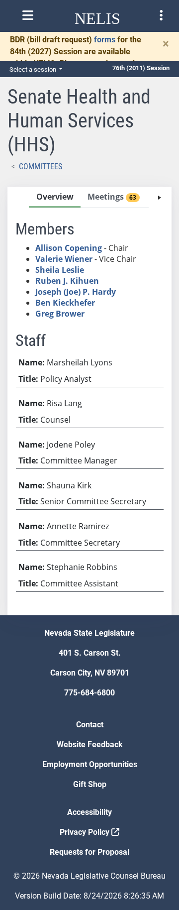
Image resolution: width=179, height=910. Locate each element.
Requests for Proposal (89, 852)
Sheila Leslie (59, 269)
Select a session (33, 69)
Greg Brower (60, 313)
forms (104, 39)
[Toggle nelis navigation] (28, 15)
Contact (89, 724)
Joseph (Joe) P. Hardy (75, 291)
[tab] (55, 197)
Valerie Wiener (63, 258)
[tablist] (89, 401)
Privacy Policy (85, 832)
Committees (40, 166)
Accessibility (89, 812)
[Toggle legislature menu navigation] (161, 15)
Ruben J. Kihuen (67, 280)
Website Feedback (90, 744)
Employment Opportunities (89, 764)
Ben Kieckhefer (65, 302)
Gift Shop (89, 784)
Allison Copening (68, 247)
